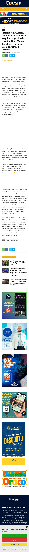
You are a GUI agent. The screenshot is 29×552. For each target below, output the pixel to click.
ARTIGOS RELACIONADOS (8, 257)
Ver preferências (14, 544)
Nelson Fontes (6, 52)
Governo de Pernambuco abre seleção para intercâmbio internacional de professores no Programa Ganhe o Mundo (18, 272)
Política (7, 240)
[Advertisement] (14, 132)
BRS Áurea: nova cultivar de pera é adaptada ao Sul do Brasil (18, 262)
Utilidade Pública (14, 240)
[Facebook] (6, 55)
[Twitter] (10, 55)
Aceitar (14, 536)
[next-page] (5, 289)
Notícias (6, 27)
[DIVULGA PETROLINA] (14, 3)
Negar (14, 540)
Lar (2, 27)
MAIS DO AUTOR (21, 257)
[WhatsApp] (3, 55)
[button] (26, 527)
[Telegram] (13, 55)
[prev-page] (2, 289)
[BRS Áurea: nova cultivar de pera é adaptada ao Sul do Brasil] (5, 263)
